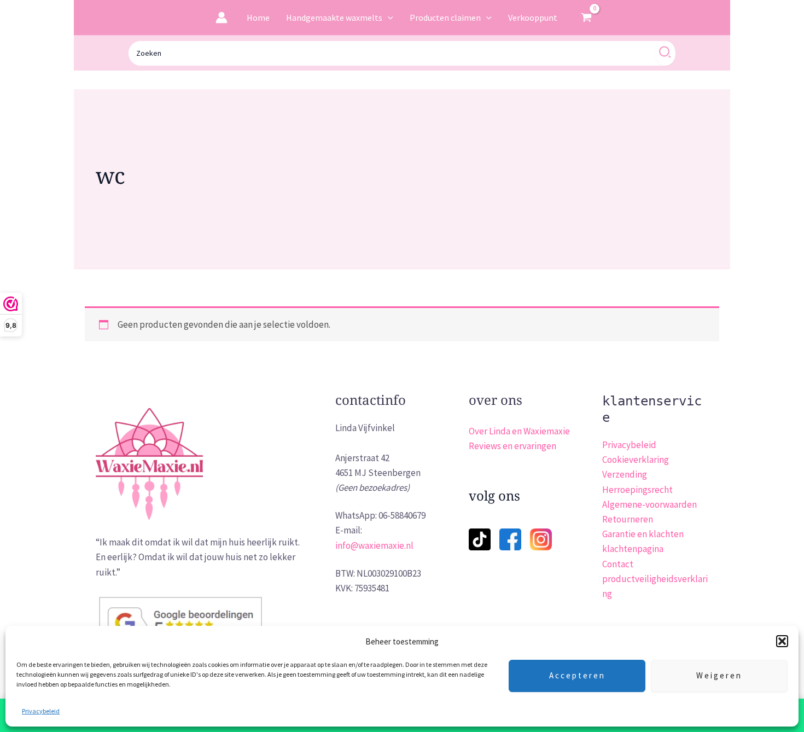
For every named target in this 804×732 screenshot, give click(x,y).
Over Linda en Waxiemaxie (519, 431)
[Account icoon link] (221, 17)
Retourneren (627, 519)
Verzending (624, 474)
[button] (782, 641)
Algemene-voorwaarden (649, 504)
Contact (617, 564)
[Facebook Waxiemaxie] (510, 532)
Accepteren (577, 675)
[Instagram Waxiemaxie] (541, 538)
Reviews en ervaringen (512, 446)
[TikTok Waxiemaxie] (480, 532)
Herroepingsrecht (637, 490)
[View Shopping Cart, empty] (586, 17)
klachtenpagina (632, 549)
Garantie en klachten (643, 534)
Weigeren (719, 675)
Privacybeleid (41, 711)
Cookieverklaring (635, 460)
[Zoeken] (665, 53)
